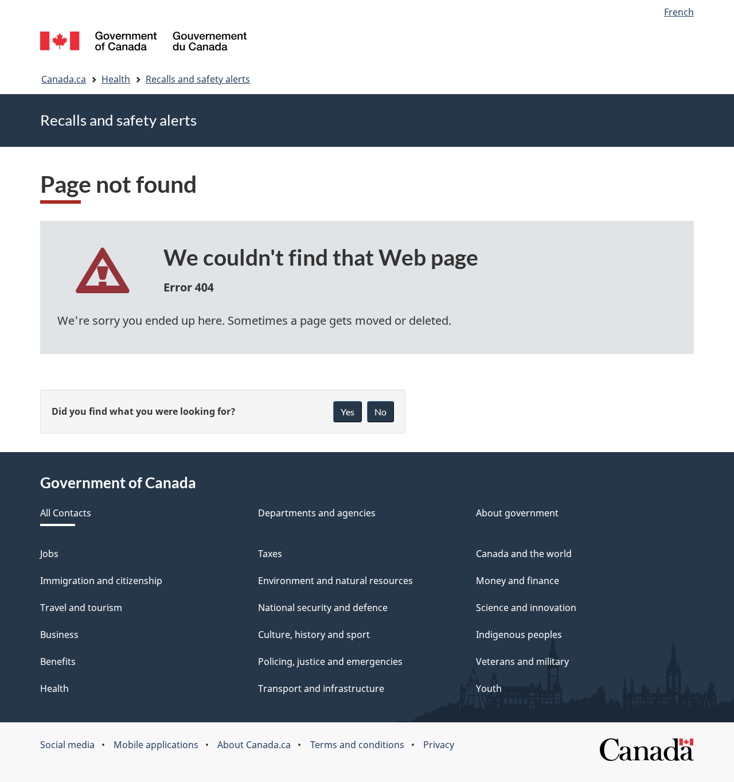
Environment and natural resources (335, 580)
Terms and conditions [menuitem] (357, 744)
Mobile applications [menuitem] (156, 744)
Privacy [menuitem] (438, 744)
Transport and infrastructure (321, 688)
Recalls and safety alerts (198, 79)
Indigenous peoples (519, 634)
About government (517, 513)
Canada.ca (63, 79)
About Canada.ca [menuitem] (254, 744)
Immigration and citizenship (101, 580)
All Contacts (65, 513)
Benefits (58, 661)
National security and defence (323, 607)
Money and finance (517, 580)
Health (115, 79)
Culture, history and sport (314, 634)
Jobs (49, 553)
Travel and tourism (81, 607)
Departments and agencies (317, 513)
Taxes (270, 553)
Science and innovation (526, 607)
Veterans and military (522, 661)
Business (59, 634)
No (380, 411)
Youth (489, 688)
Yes (347, 411)
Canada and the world (524, 553)
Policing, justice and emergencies (330, 661)
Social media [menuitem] (67, 744)
